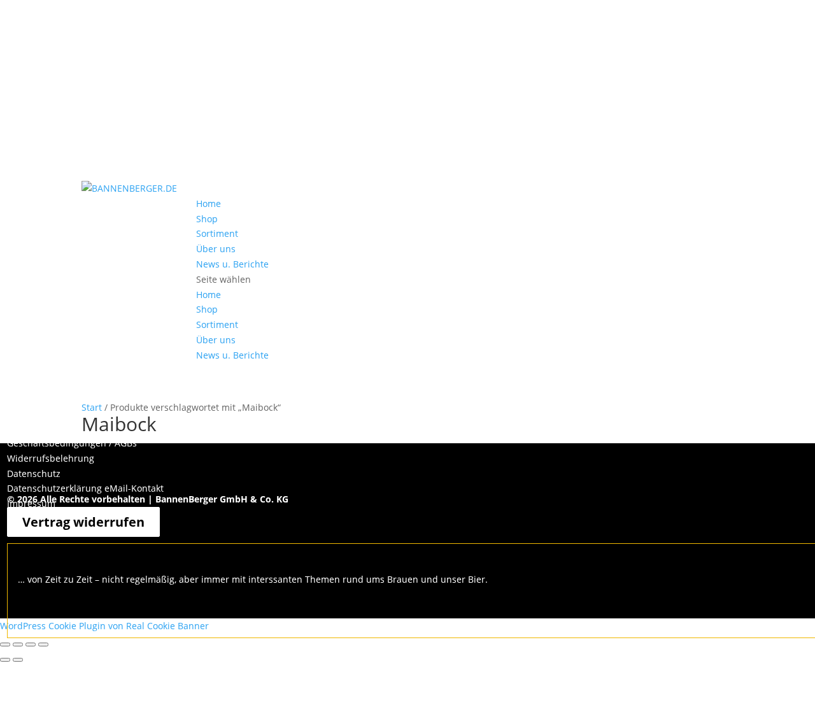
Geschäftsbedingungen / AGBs (72, 443)
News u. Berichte (232, 264)
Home (208, 203)
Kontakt (23, 428)
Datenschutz (33, 473)
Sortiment (217, 233)
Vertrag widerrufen (83, 522)
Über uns (216, 249)
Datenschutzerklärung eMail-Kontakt (85, 488)
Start (92, 407)
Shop (207, 219)
